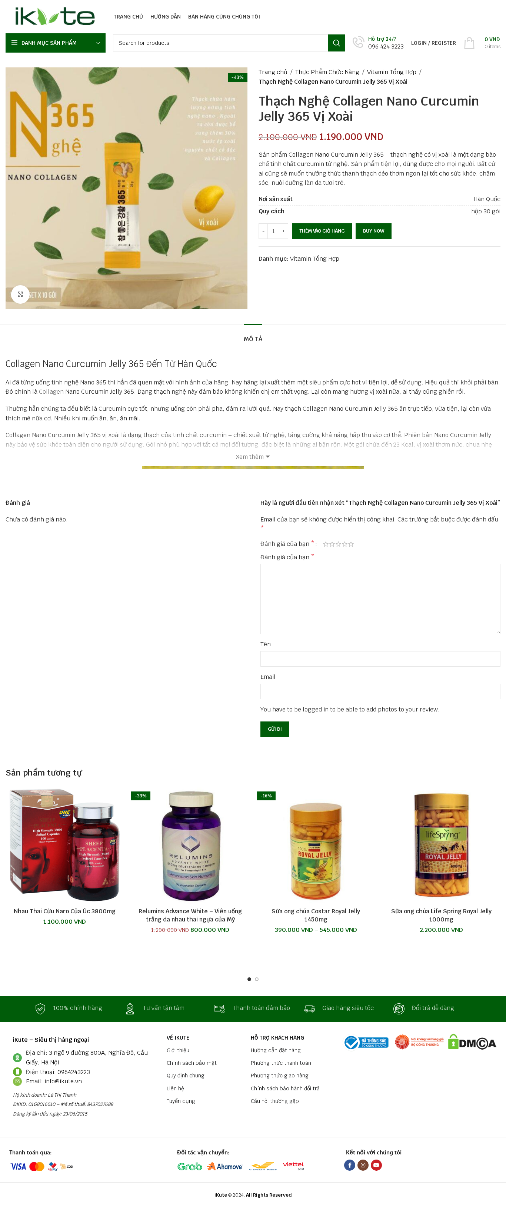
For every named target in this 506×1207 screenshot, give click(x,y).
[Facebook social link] (349, 1165)
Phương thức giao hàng (280, 1075)
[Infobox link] (378, 43)
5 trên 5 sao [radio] (351, 544)
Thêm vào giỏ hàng (321, 231)
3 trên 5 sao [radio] (338, 544)
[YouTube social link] (376, 1165)
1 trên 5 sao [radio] (326, 544)
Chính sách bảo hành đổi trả (285, 1088)
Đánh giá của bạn (287, 544)
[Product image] (316, 845)
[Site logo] (53, 16)
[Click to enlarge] (20, 294)
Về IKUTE (178, 1037)
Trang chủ (273, 72)
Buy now (373, 231)
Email (268, 677)
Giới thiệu (178, 1050)
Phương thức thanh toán (281, 1063)
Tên (265, 644)
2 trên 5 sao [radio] (332, 544)
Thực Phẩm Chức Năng (327, 72)
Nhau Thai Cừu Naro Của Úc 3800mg (65, 911)
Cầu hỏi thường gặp (275, 1101)
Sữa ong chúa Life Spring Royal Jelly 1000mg (441, 915)
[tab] (253, 335)
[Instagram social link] (363, 1165)
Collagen (51, 392)
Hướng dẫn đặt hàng (276, 1050)
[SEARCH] (336, 42)
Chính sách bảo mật (192, 1063)
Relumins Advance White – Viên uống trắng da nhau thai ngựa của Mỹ (190, 915)
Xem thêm (250, 457)
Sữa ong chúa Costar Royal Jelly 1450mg (316, 915)
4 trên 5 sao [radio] (345, 544)
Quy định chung (185, 1075)
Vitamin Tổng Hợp (391, 72)
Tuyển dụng (181, 1101)
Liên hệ (175, 1088)
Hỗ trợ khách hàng (277, 1037)
